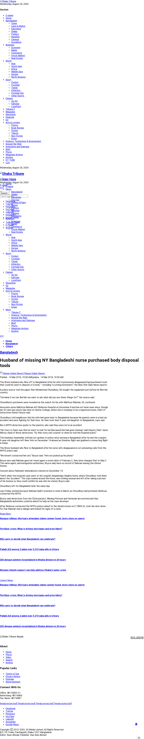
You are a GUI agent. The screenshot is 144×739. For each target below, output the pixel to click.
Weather (15, 37)
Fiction (14, 130)
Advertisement (13, 682)
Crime (14, 23)
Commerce (16, 53)
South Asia (16, 66)
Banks (14, 50)
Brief (8, 149)
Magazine (10, 112)
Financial (10, 117)
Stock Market (18, 55)
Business (10, 45)
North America (18, 77)
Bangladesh (11, 20)
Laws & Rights (18, 26)
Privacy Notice (13, 676)
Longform (16, 106)
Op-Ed (14, 101)
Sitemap (10, 679)
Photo (9, 152)
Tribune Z (10, 109)
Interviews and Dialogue (17, 146)
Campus (15, 39)
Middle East (17, 71)
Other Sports (17, 95)
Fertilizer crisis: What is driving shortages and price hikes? (31, 528)
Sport (8, 79)
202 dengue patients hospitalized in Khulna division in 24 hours (33, 559)
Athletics (15, 90)
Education (16, 28)
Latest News (6, 580)
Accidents (16, 42)
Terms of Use (12, 673)
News (8, 189)
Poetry (14, 125)
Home (9, 18)
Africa (14, 69)
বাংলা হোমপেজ (137, 637)
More (8, 309)
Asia (13, 63)
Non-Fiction (17, 136)
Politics (15, 34)
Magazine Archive (14, 154)
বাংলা (2, 187)
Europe (14, 74)
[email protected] (8, 703)
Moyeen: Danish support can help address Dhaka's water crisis (33, 570)
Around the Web (14, 144)
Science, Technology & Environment (23, 141)
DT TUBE (10, 160)
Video (8, 657)
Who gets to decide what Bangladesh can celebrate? (27, 539)
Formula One (17, 93)
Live (8, 162)
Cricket (14, 82)
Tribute (14, 133)
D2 (7, 120)
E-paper (9, 15)
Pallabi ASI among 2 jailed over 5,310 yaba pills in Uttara (29, 549)
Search (9, 660)
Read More (5, 513)
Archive (9, 157)
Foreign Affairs (18, 202)
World (8, 61)
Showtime (11, 114)
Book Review (17, 128)
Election (15, 200)
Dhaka (14, 31)
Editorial (15, 103)
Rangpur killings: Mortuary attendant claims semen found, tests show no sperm (42, 518)
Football (15, 85)
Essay (14, 138)
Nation (14, 205)
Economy (15, 47)
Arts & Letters (13, 122)
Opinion (9, 98)
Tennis (14, 87)
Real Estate (17, 58)
